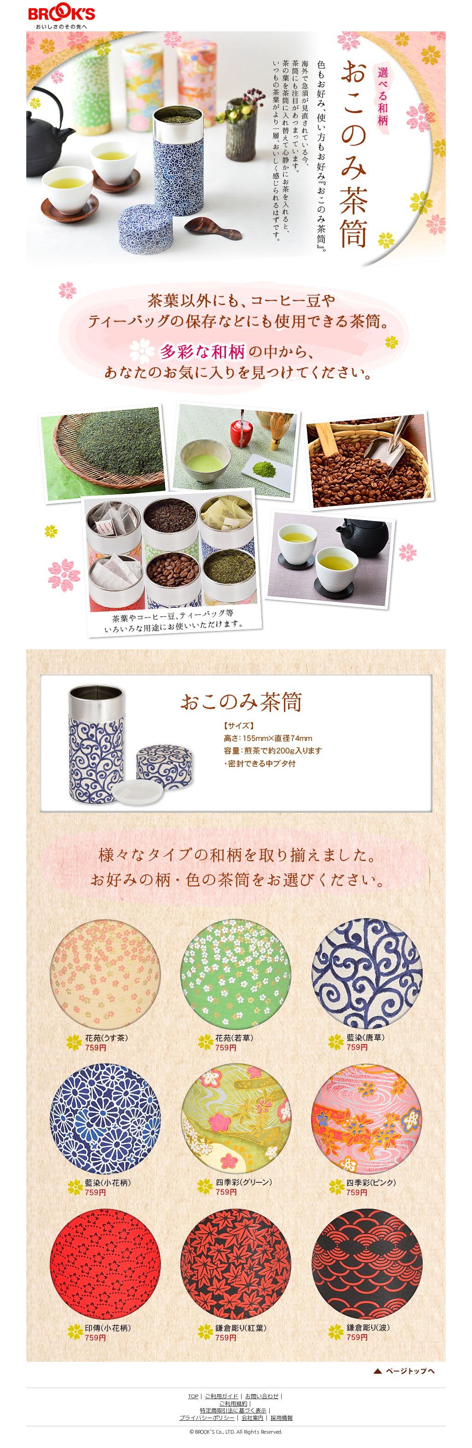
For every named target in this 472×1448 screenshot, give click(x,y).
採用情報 (282, 1418)
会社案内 (253, 1418)
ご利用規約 (233, 1403)
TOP (193, 1396)
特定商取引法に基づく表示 (233, 1410)
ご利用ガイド (221, 1396)
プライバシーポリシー (207, 1418)
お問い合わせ (261, 1396)
